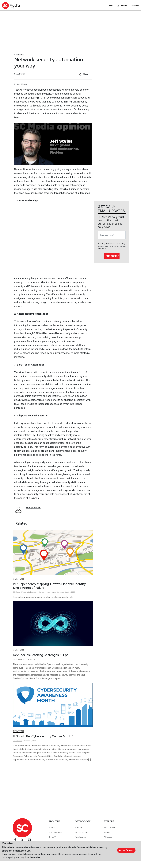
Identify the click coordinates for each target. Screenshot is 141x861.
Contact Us (52, 837)
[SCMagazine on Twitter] (22, 840)
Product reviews (109, 827)
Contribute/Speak (81, 832)
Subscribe (112, 256)
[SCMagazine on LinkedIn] (29, 840)
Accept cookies (126, 850)
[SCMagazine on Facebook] (15, 840)
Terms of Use (118, 246)
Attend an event (80, 837)
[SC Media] (11, 5)
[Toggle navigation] (110, 5)
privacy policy (8, 857)
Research (107, 832)
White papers (108, 837)
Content (19, 54)
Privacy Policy (102, 248)
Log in (124, 6)
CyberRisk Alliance (55, 832)
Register (135, 6)
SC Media (52, 827)
